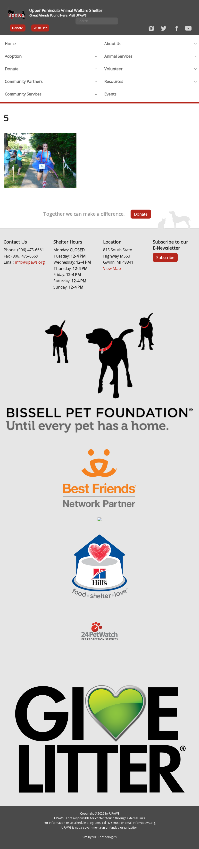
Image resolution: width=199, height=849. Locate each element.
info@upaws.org (30, 262)
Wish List (40, 28)
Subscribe (165, 257)
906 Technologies (104, 837)
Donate (17, 28)
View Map (112, 268)
